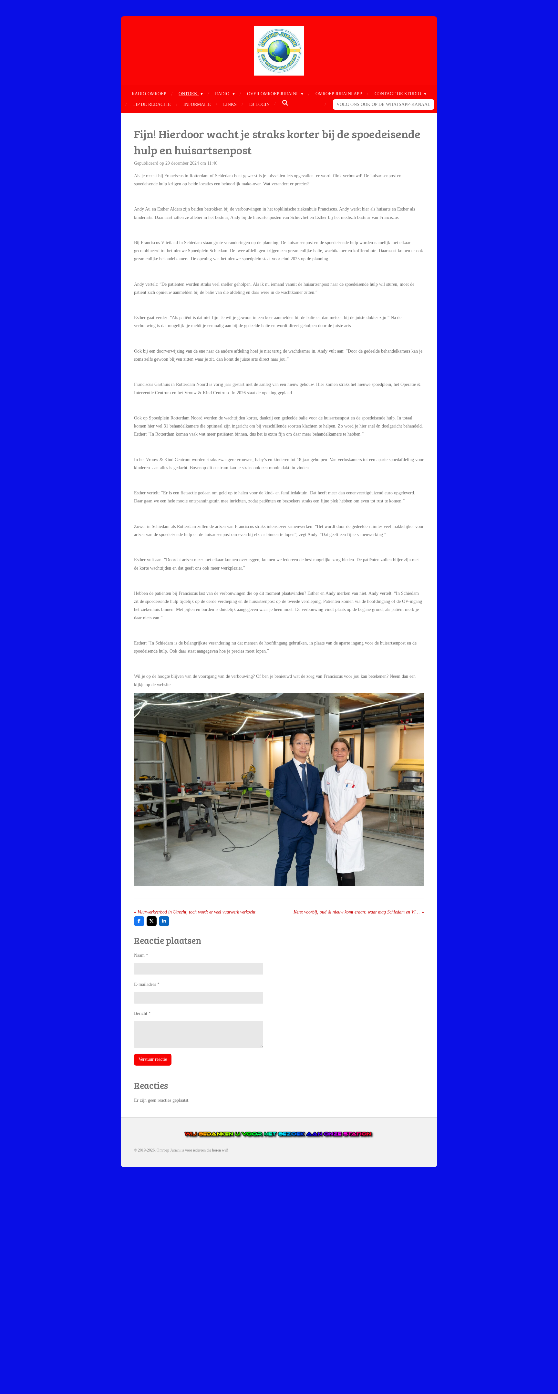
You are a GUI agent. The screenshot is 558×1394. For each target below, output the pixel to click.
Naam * (141, 955)
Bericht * (142, 1013)
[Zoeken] (285, 103)
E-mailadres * (147, 984)
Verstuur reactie (153, 1059)
